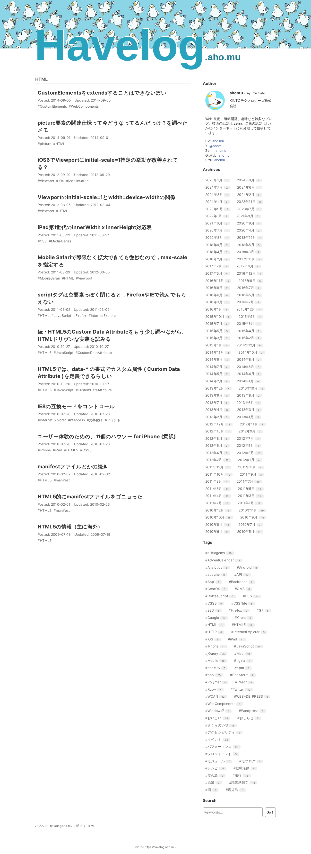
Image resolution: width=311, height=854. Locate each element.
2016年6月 (218, 295)
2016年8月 (218, 288)
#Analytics (218, 567)
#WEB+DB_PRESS (253, 696)
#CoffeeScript (221, 596)
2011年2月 (218, 503)
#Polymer (217, 682)
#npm (243, 668)
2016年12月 (250, 273)
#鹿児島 (236, 790)
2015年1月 (218, 345)
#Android (248, 567)
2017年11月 (250, 259)
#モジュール (219, 761)
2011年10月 (219, 474)
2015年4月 (250, 331)
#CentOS (217, 589)
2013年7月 (218, 402)
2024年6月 (250, 187)
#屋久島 (216, 775)
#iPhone (216, 646)
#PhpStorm (243, 675)
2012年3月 (250, 453)
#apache (216, 574)
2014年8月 (250, 359)
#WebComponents (224, 704)
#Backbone (242, 582)
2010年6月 (218, 531)
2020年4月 (250, 230)
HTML (41, 79)
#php (214, 675)
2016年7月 (250, 288)
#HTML (215, 625)
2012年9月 (251, 431)
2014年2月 (218, 381)
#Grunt (245, 617)
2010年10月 (219, 517)
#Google (217, 617)
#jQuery (216, 653)
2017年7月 (218, 266)
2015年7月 (218, 323)
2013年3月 (250, 409)
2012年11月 (253, 424)
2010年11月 (253, 510)
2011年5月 (251, 489)
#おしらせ (249, 718)
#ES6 (214, 610)
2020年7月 (218, 230)
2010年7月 (251, 524)
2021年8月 (249, 216)
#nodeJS (217, 668)
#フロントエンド (222, 754)
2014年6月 (250, 367)
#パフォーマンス (223, 746)
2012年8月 (218, 438)
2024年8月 (250, 180)
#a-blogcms (220, 553)
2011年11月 (251, 467)
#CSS (252, 596)
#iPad (237, 639)
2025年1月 (218, 180)
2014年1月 (249, 381)
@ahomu (216, 146)
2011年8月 (218, 481)
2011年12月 (218, 467)
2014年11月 (219, 352)
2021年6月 (218, 223)
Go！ (270, 812)
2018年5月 (250, 245)
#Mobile (216, 660)
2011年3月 (251, 496)
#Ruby (215, 689)
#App (214, 582)
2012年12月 (219, 424)
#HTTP (215, 632)
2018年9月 (218, 245)
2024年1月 (218, 202)
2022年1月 (218, 216)
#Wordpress (253, 711)
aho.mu (218, 141)
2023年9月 (218, 209)
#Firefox (240, 610)
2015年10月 (219, 316)
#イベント (218, 739)
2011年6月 (218, 489)
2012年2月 (218, 460)
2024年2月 (250, 194)
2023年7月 (250, 209)
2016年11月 (219, 281)
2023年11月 (250, 202)
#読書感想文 (244, 782)
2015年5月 (218, 331)
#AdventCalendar (224, 560)
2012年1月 (250, 460)
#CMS (244, 589)
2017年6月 (249, 266)
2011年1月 (251, 503)
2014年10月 (252, 352)
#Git (264, 610)
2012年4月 (218, 453)
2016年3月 (218, 302)
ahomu (221, 150)
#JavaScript (249, 646)
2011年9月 (252, 474)
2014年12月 (250, 345)
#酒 (212, 790)
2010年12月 (219, 510)
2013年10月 (252, 388)
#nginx (244, 660)
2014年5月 (218, 374)
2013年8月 (250, 395)
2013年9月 (218, 395)
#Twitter (242, 689)
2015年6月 (250, 323)
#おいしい (218, 718)
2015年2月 (250, 338)
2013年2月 (218, 417)
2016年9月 (251, 281)
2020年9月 (250, 223)
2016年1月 (218, 309)
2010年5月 (250, 531)
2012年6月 (218, 445)
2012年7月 (249, 438)
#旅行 (242, 775)
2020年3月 (218, 237)
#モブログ (251, 761)
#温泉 (214, 782)
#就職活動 (245, 768)
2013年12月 (219, 388)
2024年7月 (218, 187)
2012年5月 (250, 445)
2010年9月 (254, 517)
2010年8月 (219, 524)
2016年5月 (250, 295)
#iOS (213, 639)
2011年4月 (218, 496)
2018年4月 (218, 252)
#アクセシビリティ (224, 732)
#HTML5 (244, 625)
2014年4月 (250, 374)
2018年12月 (250, 237)
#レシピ (216, 768)
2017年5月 (218, 273)
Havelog (138, 45)
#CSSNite (243, 603)
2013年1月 (249, 417)
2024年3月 (218, 194)
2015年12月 (250, 309)
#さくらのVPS (221, 725)
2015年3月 (218, 338)
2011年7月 (250, 481)
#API (243, 574)
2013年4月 (218, 409)
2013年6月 (250, 402)
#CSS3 (215, 603)
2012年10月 (219, 431)
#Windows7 (219, 711)
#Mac (243, 653)
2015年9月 (251, 316)
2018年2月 (218, 259)
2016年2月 (250, 302)
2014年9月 (218, 359)
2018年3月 (250, 252)
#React (245, 682)
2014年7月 (218, 367)
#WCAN (216, 696)
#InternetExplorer (249, 632)
